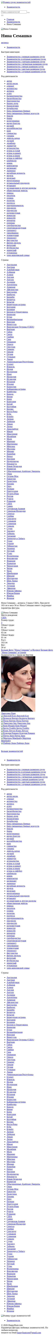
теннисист (11, 238)
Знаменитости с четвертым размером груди (27, 64)
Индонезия (12, 372)
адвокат (10, 86)
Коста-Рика (12, 411)
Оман (9, 474)
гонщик (10, 136)
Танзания (11, 536)
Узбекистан (12, 546)
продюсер (11, 208)
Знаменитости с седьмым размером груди (26, 71)
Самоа (10, 506)
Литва (9, 426)
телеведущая (13, 235)
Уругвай (11, 551)
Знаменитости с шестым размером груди (26, 69)
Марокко (11, 441)
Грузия (10, 354)
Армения (11, 287)
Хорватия (11, 563)
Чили (9, 571)
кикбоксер (11, 160)
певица (10, 193)
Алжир (10, 274)
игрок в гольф (13, 151)
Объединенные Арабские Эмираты (23, 471)
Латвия (10, 419)
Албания (11, 272)
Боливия (11, 309)
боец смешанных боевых (18, 111)
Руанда (10, 498)
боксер (10, 116)
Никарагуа (12, 464)
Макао (10, 431)
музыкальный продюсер (18, 183)
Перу (9, 486)
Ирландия (11, 376)
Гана (9, 339)
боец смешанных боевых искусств (23, 113)
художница (12, 253)
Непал (10, 456)
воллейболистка (14, 128)
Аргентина (12, 284)
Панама (10, 484)
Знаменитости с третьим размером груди (26, 61)
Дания (10, 359)
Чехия (9, 568)
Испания (11, 381)
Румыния (11, 501)
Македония (12, 434)
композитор (12, 165)
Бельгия (10, 302)
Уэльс (9, 553)
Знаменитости (13, 7)
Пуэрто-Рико (13, 493)
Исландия (11, 379)
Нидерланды (13, 461)
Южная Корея (13, 593)
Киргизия (11, 401)
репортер (11, 220)
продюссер (12, 210)
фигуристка (12, 240)
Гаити (9, 334)
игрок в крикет (14, 153)
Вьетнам (11, 329)
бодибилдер (12, 108)
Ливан (10, 424)
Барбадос (11, 294)
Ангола (10, 279)
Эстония (11, 586)
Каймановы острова (16, 389)
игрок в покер (13, 155)
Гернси (10, 344)
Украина (11, 548)
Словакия (11, 521)
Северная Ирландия (16, 511)
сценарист (11, 230)
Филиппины (13, 556)
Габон (9, 332)
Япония (10, 598)
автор (9, 81)
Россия (10, 496)
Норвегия (11, 469)
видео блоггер (13, 123)
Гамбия (10, 337)
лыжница (11, 170)
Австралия (12, 264)
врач (9, 131)
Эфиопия (11, 588)
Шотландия (12, 578)
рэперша (11, 223)
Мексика (11, 446)
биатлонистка (13, 101)
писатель (11, 195)
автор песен (12, 83)
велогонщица (13, 121)
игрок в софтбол (14, 158)
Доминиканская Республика (20, 362)
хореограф (11, 250)
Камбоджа (11, 391)
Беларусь (11, 299)
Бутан (9, 317)
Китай (10, 404)
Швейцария (12, 573)
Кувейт (10, 416)
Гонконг (10, 349)
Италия (10, 384)
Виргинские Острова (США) (20, 327)
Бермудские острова (16, 304)
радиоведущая (13, 213)
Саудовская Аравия (16, 508)
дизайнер (11, 143)
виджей (10, 126)
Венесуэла (11, 324)
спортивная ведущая (16, 228)
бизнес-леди (12, 103)
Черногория (12, 566)
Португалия (12, 491)
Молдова (11, 449)
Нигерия (11, 459)
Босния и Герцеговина (17, 312)
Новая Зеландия (14, 466)
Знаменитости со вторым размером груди (26, 59)
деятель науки (13, 138)
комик (9, 163)
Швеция (10, 576)
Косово (10, 409)
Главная (10, 19)
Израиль (11, 367)
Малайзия (11, 436)
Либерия (11, 421)
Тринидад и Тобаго (16, 538)
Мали (9, 439)
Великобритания (14, 319)
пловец (10, 198)
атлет (9, 93)
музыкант (11, 185)
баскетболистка (14, 98)
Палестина (12, 481)
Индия (10, 369)
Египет (10, 364)
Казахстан (11, 386)
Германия (11, 342)
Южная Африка (14, 591)
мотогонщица (13, 180)
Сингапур (11, 518)
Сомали (10, 526)
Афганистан (12, 289)
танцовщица (12, 233)
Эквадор (11, 583)
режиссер (11, 215)
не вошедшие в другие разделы (21, 188)
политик (11, 200)
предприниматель (15, 205)
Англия (10, 277)
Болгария (11, 307)
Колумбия (11, 406)
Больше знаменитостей (12, 751)
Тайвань (11, 533)
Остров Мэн (12, 476)
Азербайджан (13, 269)
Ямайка (10, 596)
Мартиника (12, 444)
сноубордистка (14, 225)
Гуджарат (11, 357)
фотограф (11, 245)
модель (10, 175)
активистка (12, 88)
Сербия (10, 516)
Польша (10, 489)
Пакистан (11, 479)
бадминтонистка (14, 96)
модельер (11, 178)
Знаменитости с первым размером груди (26, 56)
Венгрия (11, 322)
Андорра (11, 282)
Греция (10, 352)
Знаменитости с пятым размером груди (25, 66)
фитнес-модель (14, 243)
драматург (11, 146)
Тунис (9, 541)
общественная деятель (17, 190)
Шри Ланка (12, 581)
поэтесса (11, 203)
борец (9, 118)
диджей (10, 141)
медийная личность (16, 173)
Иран (9, 374)
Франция (11, 561)
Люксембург (12, 429)
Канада (10, 394)
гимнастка (11, 133)
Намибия (11, 454)
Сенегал (10, 513)
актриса (4, 42)
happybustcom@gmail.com (29, 1332)
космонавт (11, 168)
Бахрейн (11, 297)
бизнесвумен (13, 106)
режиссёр (11, 218)
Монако (10, 451)
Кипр (9, 399)
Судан (9, 528)
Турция (10, 543)
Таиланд (11, 531)
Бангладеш (12, 292)
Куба (9, 414)
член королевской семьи (18, 255)
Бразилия (11, 314)
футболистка (13, 248)
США (9, 503)
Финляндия (12, 558)
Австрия (11, 267)
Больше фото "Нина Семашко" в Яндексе (20, 650)
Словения (11, 523)
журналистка (13, 148)
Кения (9, 396)
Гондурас (11, 347)
